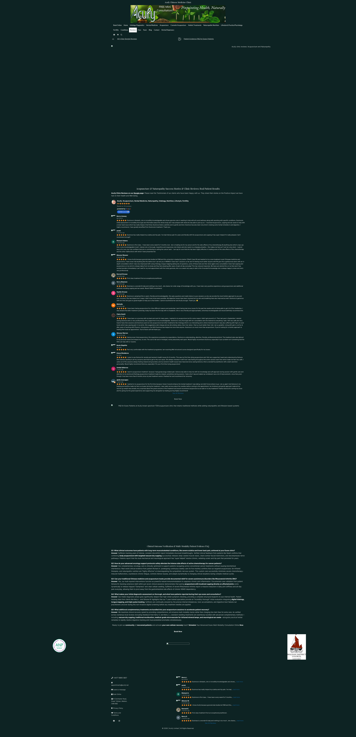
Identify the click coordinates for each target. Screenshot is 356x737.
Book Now (178, 399)
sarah (119, 231)
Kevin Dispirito (122, 345)
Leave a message (119, 690)
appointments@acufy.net (120, 685)
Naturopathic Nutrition (211, 25)
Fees (139, 30)
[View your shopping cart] (118, 34)
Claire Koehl (121, 314)
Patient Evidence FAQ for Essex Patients (199, 39)
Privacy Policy (118, 708)
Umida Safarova (122, 367)
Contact (156, 30)
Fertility (116, 30)
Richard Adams (122, 241)
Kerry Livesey (122, 216)
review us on (122, 212)
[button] (121, 34)
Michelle (120, 304)
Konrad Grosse (122, 274)
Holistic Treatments (194, 25)
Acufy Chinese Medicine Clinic (178, 2)
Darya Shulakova (123, 353)
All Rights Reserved (187, 728)
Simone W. (185, 701)
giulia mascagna (122, 380)
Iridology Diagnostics (137, 25)
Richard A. (185, 693)
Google (136, 193)
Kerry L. (184, 677)
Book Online (117, 25)
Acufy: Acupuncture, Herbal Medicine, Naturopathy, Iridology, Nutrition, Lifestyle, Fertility (153, 201)
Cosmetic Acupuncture (178, 25)
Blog (150, 30)
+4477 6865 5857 (120, 678)
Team (145, 30)
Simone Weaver (122, 255)
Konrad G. (185, 709)
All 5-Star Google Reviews (127, 39)
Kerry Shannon (122, 282)
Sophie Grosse (122, 292)
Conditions (124, 30)
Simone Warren (122, 333)
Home (126, 25)
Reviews (133, 30)
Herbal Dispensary (167, 30)
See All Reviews (178, 393)
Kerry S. (184, 716)
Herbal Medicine (152, 25)
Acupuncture (164, 25)
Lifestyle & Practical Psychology (232, 25)
